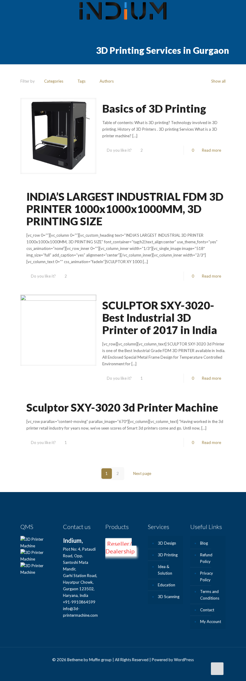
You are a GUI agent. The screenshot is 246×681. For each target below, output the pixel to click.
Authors (107, 81)
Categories (53, 81)
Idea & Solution (165, 570)
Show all (218, 81)
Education (166, 584)
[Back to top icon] (217, 668)
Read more (211, 150)
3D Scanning (168, 596)
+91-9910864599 (79, 602)
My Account (210, 621)
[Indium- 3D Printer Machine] (123, 12)
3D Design (167, 543)
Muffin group (100, 659)
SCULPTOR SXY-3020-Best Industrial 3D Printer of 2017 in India (159, 317)
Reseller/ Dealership (120, 547)
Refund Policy (206, 558)
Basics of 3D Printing (154, 108)
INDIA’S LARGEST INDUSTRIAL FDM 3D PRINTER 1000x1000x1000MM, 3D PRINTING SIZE (125, 209)
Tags (81, 81)
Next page (142, 473)
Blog (204, 543)
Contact (207, 609)
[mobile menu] (236, 12)
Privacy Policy (206, 576)
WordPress (184, 659)
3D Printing (168, 554)
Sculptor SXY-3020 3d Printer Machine (122, 407)
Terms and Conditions (209, 594)
